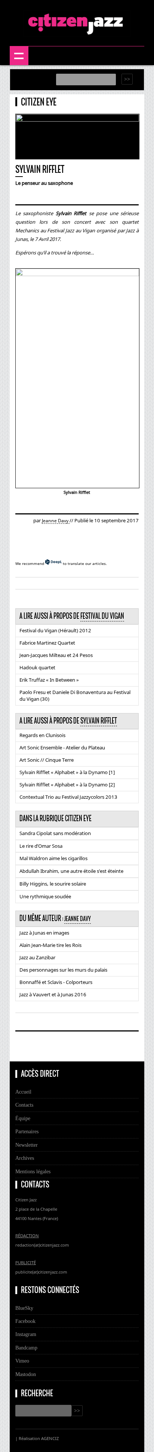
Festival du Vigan (102, 616)
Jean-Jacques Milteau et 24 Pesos (56, 655)
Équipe (22, 1118)
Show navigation (19, 55)
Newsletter (26, 1145)
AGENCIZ (50, 1438)
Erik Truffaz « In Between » (49, 679)
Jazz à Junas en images (44, 932)
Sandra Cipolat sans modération (55, 833)
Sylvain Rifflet (98, 721)
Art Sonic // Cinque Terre (46, 759)
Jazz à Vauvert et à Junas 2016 (52, 994)
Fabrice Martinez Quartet (47, 642)
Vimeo (22, 1361)
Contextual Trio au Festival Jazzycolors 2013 (68, 797)
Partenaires (26, 1131)
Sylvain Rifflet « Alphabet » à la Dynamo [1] (67, 772)
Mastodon (25, 1374)
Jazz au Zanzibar (37, 957)
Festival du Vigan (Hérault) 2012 (55, 630)
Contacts (24, 1105)
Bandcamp (26, 1348)
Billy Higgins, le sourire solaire (52, 883)
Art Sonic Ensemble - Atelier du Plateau (62, 747)
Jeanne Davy (56, 520)
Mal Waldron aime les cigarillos (53, 858)
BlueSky (24, 1308)
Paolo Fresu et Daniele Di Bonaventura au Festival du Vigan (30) (74, 695)
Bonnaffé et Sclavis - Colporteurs (55, 982)
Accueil (23, 1092)
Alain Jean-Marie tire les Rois (50, 945)
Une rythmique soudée (45, 896)
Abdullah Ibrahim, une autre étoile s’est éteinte (71, 871)
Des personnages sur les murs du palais (63, 969)
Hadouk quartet (37, 667)
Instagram (25, 1334)
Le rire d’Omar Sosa (40, 846)
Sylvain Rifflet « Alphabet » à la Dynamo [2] (67, 784)
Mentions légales (32, 1171)
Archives (24, 1158)
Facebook (25, 1321)
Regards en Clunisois (42, 735)
